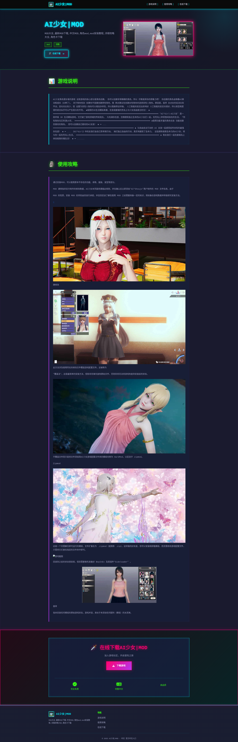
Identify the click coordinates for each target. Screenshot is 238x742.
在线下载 (184, 4)
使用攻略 (168, 4)
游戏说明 (152, 4)
